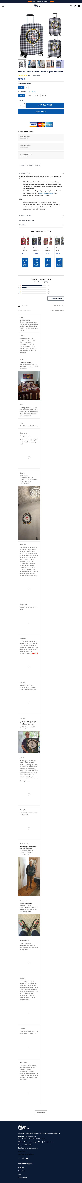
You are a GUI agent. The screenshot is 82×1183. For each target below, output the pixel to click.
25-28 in (36, 95)
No (26, 87)
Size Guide (32, 92)
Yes (29, 84)
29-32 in (44, 95)
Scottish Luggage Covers (46, 193)
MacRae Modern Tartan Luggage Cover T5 (24, 249)
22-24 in (29, 95)
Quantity (21, 100)
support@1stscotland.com (30, 1180)
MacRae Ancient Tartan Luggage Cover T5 (47, 249)
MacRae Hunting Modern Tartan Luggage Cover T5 (35, 249)
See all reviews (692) (41, 282)
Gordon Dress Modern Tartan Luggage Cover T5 (58, 249)
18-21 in (23, 92)
